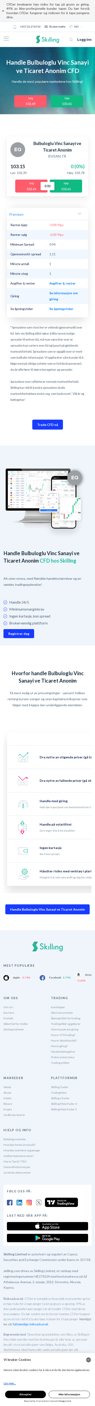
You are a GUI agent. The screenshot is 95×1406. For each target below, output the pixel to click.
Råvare (7, 1103)
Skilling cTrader (60, 1098)
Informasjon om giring (64, 1029)
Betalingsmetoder (14, 1139)
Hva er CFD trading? (63, 1035)
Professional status (63, 1057)
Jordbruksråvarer (14, 1115)
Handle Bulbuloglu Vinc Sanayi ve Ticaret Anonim (47, 909)
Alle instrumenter (62, 1012)
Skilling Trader (59, 1087)
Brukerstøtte (57, 26)
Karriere (8, 1012)
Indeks (7, 1098)
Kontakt (8, 1018)
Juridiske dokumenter (17, 1172)
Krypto (7, 1109)
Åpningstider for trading (65, 1018)
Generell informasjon (16, 1167)
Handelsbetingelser (63, 1051)
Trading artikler (60, 1062)
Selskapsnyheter (13, 1029)
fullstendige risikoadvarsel (30, 1324)
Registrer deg (18, 634)
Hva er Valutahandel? (64, 1040)
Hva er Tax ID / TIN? (15, 1161)
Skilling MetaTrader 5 (64, 1109)
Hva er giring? (59, 1046)
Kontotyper (58, 1007)
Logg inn (84, 39)
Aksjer (7, 1092)
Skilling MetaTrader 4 (64, 1103)
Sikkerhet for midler (15, 1024)
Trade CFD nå (47, 425)
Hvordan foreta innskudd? (19, 1144)
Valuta (7, 1087)
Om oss (8, 1007)
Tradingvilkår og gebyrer (65, 1024)
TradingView (58, 1092)
